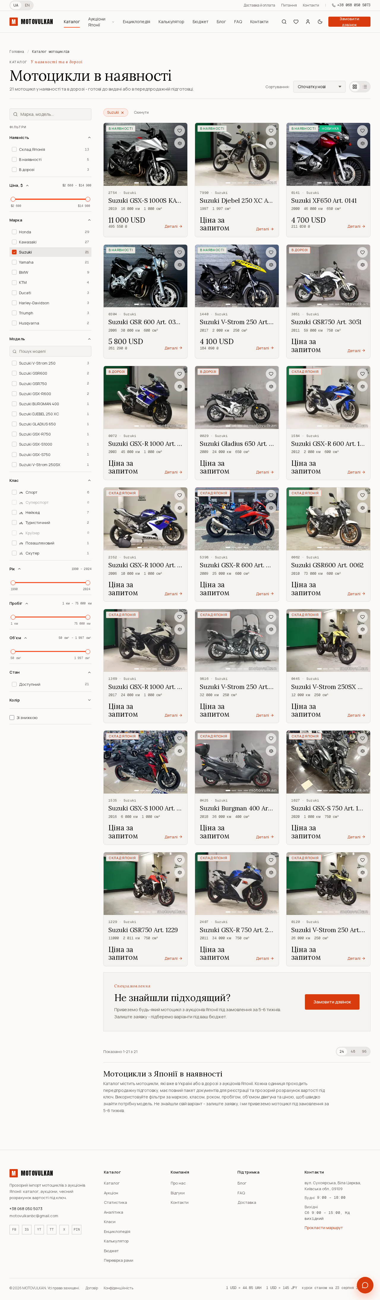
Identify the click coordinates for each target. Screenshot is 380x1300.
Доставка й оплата (259, 5)
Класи (109, 1221)
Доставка (247, 1202)
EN (27, 5)
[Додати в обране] (179, 130)
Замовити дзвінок (349, 22)
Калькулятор (171, 21)
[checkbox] (50, 149)
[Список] (365, 86)
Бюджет (200, 21)
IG (27, 1229)
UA (15, 5)
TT (52, 1229)
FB (14, 1229)
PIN (77, 1229)
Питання (289, 5)
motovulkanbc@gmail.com (34, 1215)
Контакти (311, 5)
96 (364, 1051)
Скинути (141, 112)
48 (353, 1051)
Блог (221, 21)
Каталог (72, 21)
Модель (17, 339)
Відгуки (178, 1193)
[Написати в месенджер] (365, 1285)
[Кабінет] (308, 21)
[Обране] (296, 21)
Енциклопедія (136, 21)
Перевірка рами (118, 1260)
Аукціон (111, 1193)
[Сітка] (355, 86)
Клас (14, 480)
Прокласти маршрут (324, 1227)
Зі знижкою (27, 717)
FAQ (238, 21)
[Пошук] (284, 21)
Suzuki (113, 112)
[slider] (13, 199)
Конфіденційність (118, 1288)
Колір (15, 700)
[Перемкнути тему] (320, 21)
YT (39, 1229)
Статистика (115, 1202)
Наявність (19, 137)
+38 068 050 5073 (353, 5)
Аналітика (113, 1212)
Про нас (178, 1183)
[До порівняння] (179, 143)
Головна (17, 51)
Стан (15, 672)
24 (342, 1051)
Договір (92, 1288)
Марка (16, 220)
